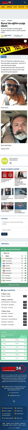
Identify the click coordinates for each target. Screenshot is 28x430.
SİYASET (15, 425)
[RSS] (14, 401)
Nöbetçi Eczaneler (8, 408)
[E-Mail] (10, 163)
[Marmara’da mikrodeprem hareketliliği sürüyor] (21, 205)
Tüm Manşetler (19, 413)
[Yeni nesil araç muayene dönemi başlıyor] (7, 205)
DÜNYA (10, 425)
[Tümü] (26, 243)
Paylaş (4, 56)
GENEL (3, 7)
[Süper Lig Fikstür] (26, 290)
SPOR (15, 7)
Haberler (3, 20)
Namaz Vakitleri (7, 410)
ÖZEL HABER (5, 425)
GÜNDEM (9, 7)
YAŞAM (24, 425)
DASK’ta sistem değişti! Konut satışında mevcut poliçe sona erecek (21, 197)
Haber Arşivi (19, 418)
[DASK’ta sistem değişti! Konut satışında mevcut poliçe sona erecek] (21, 191)
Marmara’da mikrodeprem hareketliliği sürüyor (20, 211)
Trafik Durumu (19, 410)
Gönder (4, 234)
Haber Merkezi (13, 160)
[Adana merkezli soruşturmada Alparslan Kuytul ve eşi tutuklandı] (7, 191)
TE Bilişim (17, 427)
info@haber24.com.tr (15, 395)
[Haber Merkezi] (4, 161)
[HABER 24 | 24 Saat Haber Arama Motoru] (7, 2)
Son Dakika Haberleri (8, 418)
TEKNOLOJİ (22, 423)
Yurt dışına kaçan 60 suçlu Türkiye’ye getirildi (6, 180)
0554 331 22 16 (15, 392)
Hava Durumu (20, 408)
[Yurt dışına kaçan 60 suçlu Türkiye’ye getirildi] (7, 174)
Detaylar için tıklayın (14, 284)
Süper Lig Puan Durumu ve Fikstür (6, 414)
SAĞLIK (19, 425)
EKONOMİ (21, 7)
